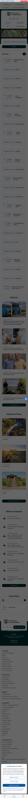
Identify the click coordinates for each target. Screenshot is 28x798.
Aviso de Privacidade (7, 789)
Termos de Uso (14, 789)
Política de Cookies (20, 788)
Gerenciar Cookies (14, 785)
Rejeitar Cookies (14, 777)
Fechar (23, 2)
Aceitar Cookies (14, 781)
